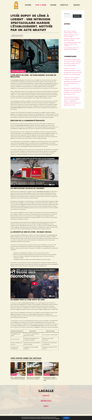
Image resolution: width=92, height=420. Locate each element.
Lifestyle (64, 5)
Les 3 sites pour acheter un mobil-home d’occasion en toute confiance (72, 44)
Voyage (53, 5)
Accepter (66, 418)
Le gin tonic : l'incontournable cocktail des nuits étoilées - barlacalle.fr (71, 79)
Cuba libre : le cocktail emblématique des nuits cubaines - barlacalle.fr (72, 70)
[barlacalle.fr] (16, 5)
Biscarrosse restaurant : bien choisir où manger (33, 378)
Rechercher (67, 13)
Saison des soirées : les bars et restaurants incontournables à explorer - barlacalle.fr (71, 99)
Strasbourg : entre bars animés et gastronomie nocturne (72, 83)
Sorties (22, 71)
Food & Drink (40, 5)
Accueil (28, 5)
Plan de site (46, 396)
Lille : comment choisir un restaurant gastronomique (18, 378)
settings (57, 418)
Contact (46, 406)
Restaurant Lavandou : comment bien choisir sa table (50, 378)
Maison (77, 5)
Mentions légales (46, 401)
